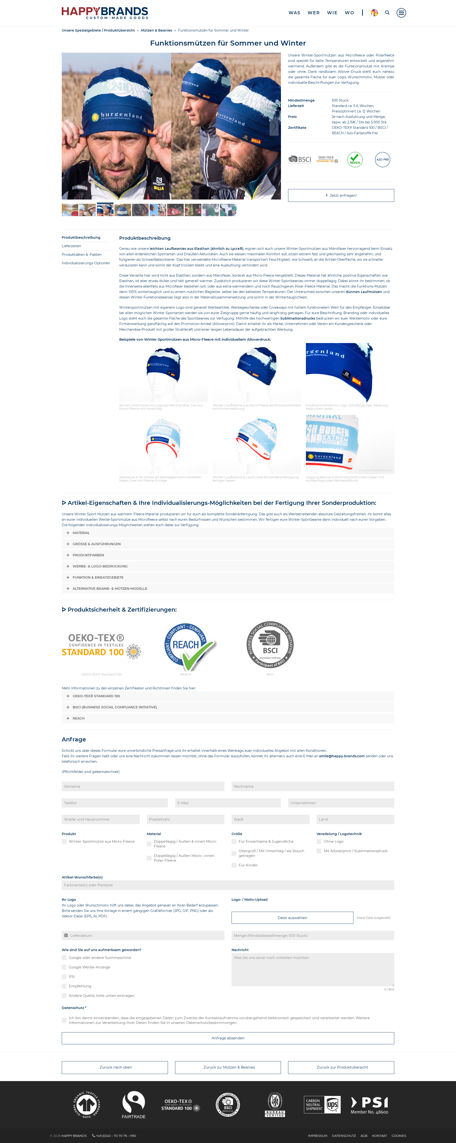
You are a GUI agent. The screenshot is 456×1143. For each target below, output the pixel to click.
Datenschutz (74, 1008)
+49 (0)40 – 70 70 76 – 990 (116, 1136)
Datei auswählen (292, 917)
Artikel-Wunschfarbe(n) (82, 877)
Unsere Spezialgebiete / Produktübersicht (98, 30)
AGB (364, 1136)
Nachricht (240, 950)
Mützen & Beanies (156, 30)
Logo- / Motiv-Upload (250, 899)
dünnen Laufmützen (364, 292)
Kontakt (379, 1136)
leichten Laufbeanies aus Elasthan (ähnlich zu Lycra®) (196, 248)
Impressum (317, 1136)
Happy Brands (74, 1136)
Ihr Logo (69, 899)
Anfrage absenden (228, 1038)
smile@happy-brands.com (342, 756)
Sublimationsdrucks (297, 318)
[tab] (86, 237)
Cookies (399, 1136)
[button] (401, 13)
